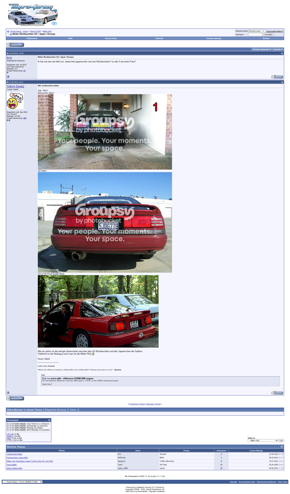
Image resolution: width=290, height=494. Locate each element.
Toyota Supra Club (247, 482)
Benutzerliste (111, 38)
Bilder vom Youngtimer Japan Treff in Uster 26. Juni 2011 (30, 461)
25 (25, 118)
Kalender (159, 38)
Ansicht (277, 49)
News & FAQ (35, 31)
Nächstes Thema (153, 404)
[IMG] (9, 438)
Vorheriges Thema (137, 404)
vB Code (10, 434)
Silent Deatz (15, 86)
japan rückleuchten (14, 468)
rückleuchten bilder (14, 454)
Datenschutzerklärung (266, 482)
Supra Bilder (12, 465)
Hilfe (70, 38)
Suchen (266, 38)
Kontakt (233, 482)
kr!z (9, 57)
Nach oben (283, 482)
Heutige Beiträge (214, 38)
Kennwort (240, 35)
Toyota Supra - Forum (19, 31)
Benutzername (242, 31)
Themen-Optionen (261, 49)
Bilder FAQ (47, 31)
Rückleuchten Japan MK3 (17, 458)
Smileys (10, 436)
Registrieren (32, 38)
